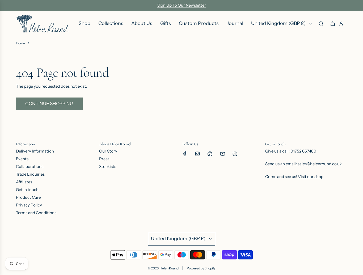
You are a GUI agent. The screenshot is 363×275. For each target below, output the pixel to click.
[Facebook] (185, 154)
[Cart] (333, 23)
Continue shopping (49, 103)
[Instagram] (197, 154)
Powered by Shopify (201, 268)
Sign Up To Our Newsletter (181, 5)
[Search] (321, 23)
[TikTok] (235, 154)
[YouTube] (222, 154)
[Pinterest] (210, 154)
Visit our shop (310, 176)
